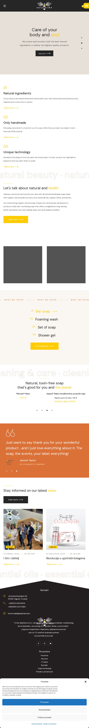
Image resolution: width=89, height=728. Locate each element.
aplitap (31, 554)
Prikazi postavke (44, 717)
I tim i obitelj (11, 558)
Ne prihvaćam (44, 710)
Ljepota (53, 547)
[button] (85, 682)
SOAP (9, 274)
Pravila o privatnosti (49, 724)
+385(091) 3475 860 (17, 607)
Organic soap (59, 269)
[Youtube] (50, 643)
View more (42, 54)
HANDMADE (55, 273)
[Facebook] (38, 643)
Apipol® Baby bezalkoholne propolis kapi (23, 394)
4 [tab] (51, 410)
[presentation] (37, 410)
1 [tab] (6, 471)
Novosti (10, 547)
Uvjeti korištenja (37, 724)
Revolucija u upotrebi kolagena (65, 558)
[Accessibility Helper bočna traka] (86, 5)
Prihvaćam (44, 702)
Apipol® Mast (66, 394)
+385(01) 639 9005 (17, 603)
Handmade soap (17, 269)
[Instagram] (44, 643)
